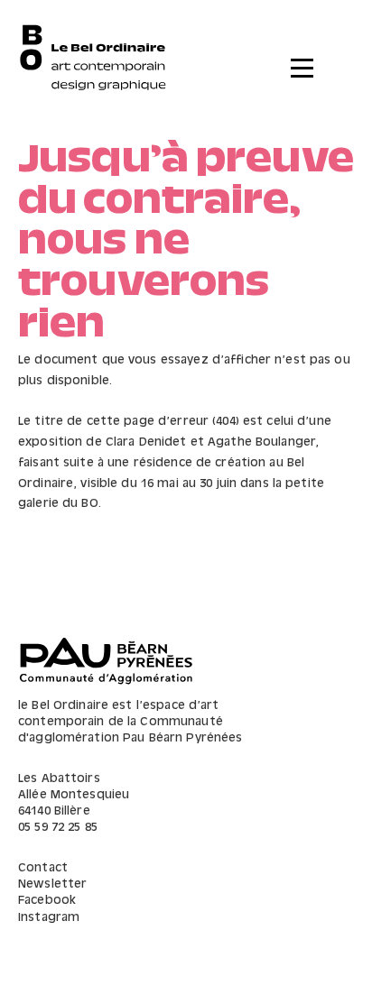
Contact (43, 868)
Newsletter (52, 884)
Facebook (47, 901)
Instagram (48, 918)
